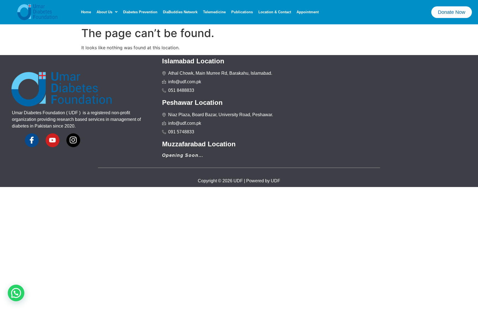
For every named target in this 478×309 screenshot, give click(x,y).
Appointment (308, 12)
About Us (104, 12)
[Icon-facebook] (32, 140)
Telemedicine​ (214, 12)
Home (86, 12)
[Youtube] (52, 140)
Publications (242, 12)
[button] (107, 12)
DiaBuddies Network (180, 12)
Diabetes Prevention (140, 12)
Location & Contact (274, 12)
